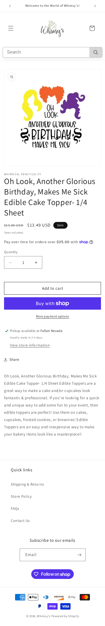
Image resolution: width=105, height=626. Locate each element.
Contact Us (20, 520)
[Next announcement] (95, 6)
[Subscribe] (79, 555)
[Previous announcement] (10, 6)
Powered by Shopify (65, 616)
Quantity (11, 252)
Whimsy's (44, 616)
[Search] (95, 52)
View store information (30, 345)
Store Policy (21, 496)
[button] (11, 28)
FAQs (15, 508)
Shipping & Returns (27, 484)
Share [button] (14, 359)
